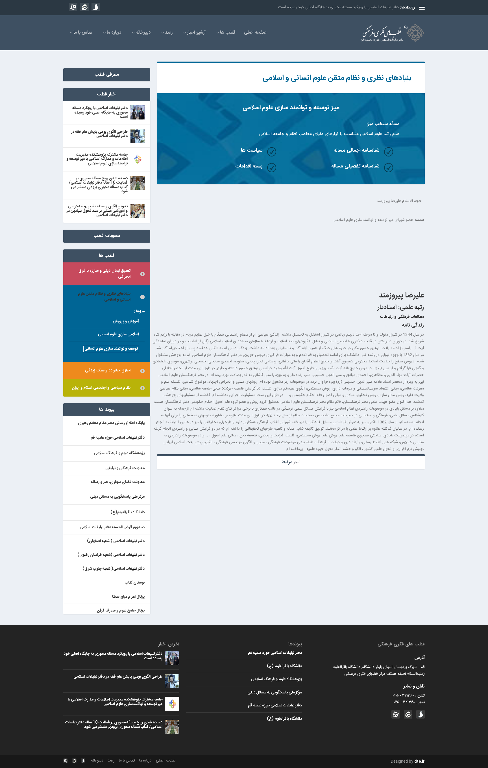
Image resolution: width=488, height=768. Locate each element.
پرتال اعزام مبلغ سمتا (128, 596)
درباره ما (114, 33)
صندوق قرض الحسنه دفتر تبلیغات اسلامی (112, 527)
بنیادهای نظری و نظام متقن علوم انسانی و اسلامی (337, 78)
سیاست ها (252, 150)
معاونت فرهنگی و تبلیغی (125, 468)
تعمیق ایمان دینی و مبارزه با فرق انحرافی (104, 273)
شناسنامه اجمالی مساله (357, 150)
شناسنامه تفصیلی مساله (355, 166)
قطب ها (228, 33)
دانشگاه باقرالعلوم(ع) (127, 512)
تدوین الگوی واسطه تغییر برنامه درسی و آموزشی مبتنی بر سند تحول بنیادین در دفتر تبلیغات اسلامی (97, 211)
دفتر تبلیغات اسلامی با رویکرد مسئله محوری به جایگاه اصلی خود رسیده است (338, 7)
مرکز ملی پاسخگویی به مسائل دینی (117, 496)
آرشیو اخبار (196, 33)
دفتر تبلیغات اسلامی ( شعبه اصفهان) (116, 541)
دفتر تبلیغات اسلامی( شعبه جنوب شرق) (113, 568)
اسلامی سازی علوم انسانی (118, 334)
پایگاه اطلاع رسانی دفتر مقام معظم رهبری (111, 423)
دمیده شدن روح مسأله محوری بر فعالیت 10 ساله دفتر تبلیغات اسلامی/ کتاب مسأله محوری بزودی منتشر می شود (98, 185)
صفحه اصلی (255, 33)
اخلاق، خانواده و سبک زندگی (107, 370)
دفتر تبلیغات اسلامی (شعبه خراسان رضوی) (111, 555)
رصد (169, 33)
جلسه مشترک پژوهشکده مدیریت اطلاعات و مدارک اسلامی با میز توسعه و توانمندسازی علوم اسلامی (97, 159)
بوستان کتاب (135, 582)
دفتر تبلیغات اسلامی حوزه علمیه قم (118, 437)
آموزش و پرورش (126, 321)
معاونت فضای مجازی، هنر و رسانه (118, 482)
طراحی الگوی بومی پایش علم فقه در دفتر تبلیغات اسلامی (99, 134)
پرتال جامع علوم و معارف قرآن (121, 610)
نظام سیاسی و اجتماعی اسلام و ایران (101, 387)
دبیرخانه (143, 33)
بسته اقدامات (249, 166)
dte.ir (419, 761)
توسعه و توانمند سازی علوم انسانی (111, 349)
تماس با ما (82, 33)
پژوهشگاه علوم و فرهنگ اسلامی (119, 453)
